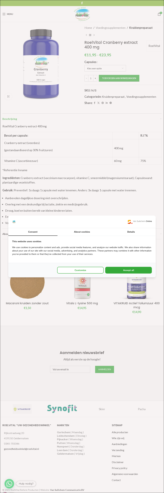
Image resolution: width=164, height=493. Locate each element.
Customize (80, 270)
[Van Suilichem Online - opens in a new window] (140, 221)
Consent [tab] (32, 232)
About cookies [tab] (82, 232)
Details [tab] (131, 232)
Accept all (128, 270)
